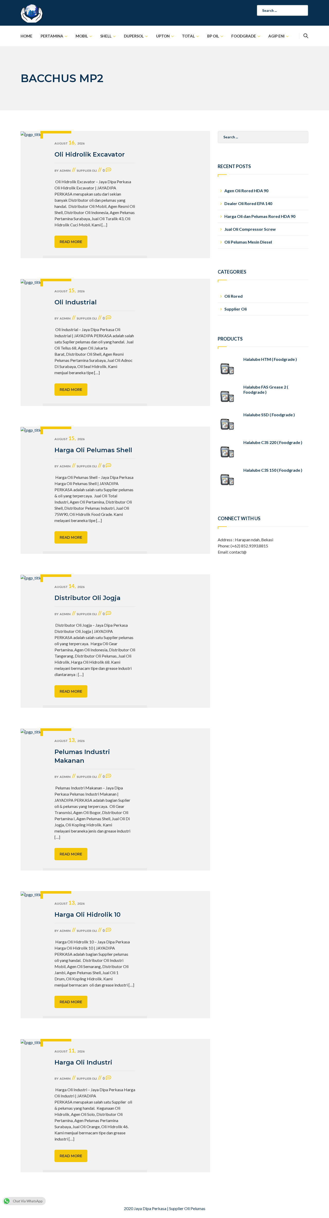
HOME (26, 36)
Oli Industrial (75, 302)
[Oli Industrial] (32, 342)
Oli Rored (233, 296)
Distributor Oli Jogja (87, 598)
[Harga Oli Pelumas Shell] (32, 490)
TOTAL (188, 36)
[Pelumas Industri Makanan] (32, 799)
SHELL (106, 36)
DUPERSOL (134, 36)
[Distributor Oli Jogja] (32, 641)
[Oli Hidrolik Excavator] (32, 194)
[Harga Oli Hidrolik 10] (32, 954)
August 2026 (69, 143)
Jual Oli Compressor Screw (250, 229)
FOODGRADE (243, 36)
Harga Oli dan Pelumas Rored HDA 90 (259, 216)
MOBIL (82, 36)
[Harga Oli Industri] (32, 1105)
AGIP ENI (276, 36)
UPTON (163, 36)
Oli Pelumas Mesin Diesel (248, 241)
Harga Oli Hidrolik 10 (87, 914)
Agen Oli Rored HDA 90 (246, 190)
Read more (71, 241)
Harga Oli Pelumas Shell (93, 450)
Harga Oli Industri (83, 1062)
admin (65, 170)
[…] (104, 224)
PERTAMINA (52, 36)
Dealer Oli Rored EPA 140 (248, 203)
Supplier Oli (87, 170)
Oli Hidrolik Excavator (89, 154)
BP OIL (213, 36)
